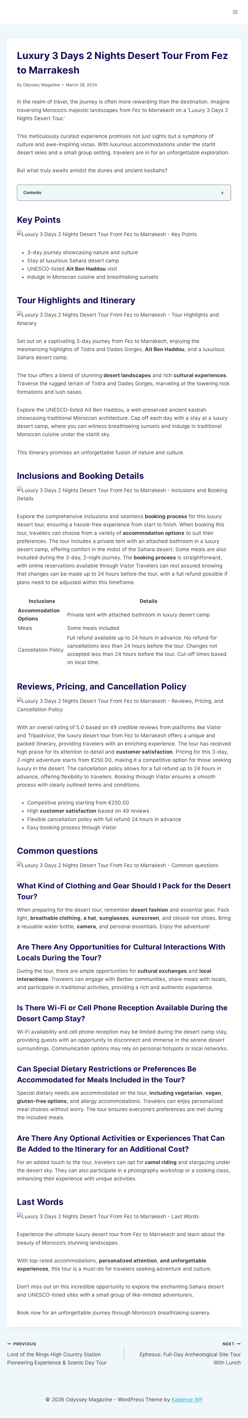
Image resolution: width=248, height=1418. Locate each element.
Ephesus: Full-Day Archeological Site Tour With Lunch (190, 1353)
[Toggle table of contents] (222, 193)
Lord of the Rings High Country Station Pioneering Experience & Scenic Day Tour (57, 1353)
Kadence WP (187, 1400)
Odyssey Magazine (41, 84)
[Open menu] (235, 12)
